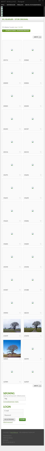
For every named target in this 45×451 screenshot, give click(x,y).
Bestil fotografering (33, 4)
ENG (43, 0)
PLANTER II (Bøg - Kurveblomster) (17, 30)
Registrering (9, 419)
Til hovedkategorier (8, 401)
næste (36, 37)
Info (2, 4)
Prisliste (20, 4)
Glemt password (8, 422)
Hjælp (16, 401)
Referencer (11, 4)
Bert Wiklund (12, 2)
